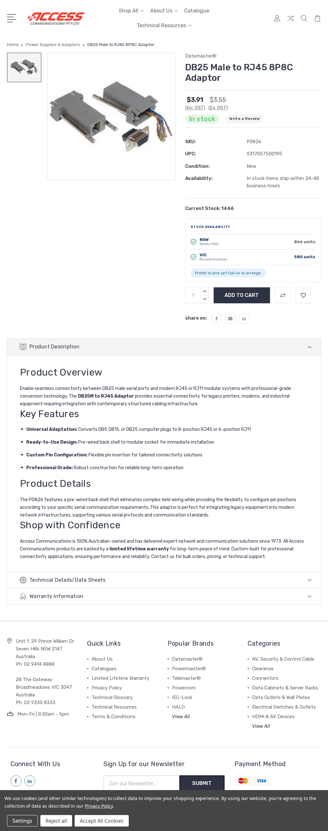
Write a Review (244, 118)
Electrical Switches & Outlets (284, 707)
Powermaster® (189, 669)
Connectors (265, 678)
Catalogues (104, 669)
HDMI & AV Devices (273, 716)
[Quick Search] (304, 22)
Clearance (263, 669)
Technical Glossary (112, 697)
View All (181, 716)
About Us (161, 11)
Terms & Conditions (113, 716)
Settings (22, 820)
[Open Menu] (12, 17)
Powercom (184, 688)
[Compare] (290, 22)
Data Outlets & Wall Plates (281, 697)
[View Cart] (317, 22)
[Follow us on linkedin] (29, 780)
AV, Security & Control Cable (283, 659)
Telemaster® (186, 678)
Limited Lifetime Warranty (120, 678)
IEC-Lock (182, 697)
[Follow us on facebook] (16, 780)
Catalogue (196, 11)
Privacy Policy (107, 688)
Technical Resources (161, 25)
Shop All (128, 11)
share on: (196, 318)
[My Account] (277, 22)
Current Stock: (209, 208)
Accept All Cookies (102, 820)
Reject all (56, 820)
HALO (178, 707)
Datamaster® (187, 659)
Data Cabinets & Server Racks (285, 688)
